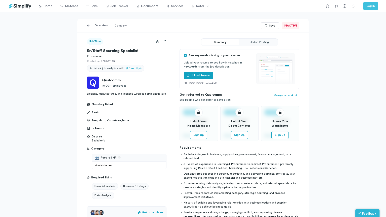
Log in (370, 6)
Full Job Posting (258, 42)
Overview (101, 25)
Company (121, 25)
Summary (220, 42)
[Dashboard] (20, 6)
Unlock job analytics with (117, 68)
